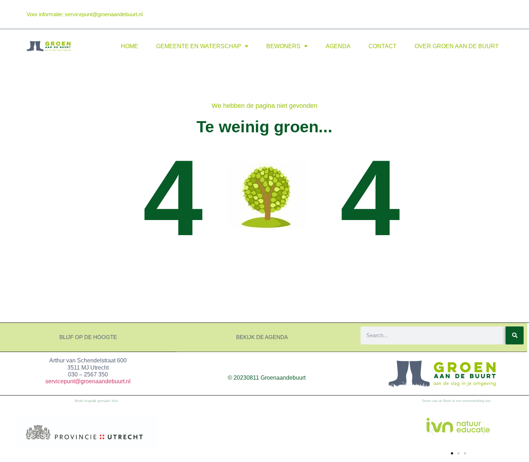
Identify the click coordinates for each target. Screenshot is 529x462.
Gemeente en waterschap (198, 46)
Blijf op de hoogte (88, 337)
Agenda (338, 46)
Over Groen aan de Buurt (457, 46)
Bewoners (283, 46)
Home (129, 46)
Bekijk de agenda (262, 337)
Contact (383, 46)
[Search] (515, 335)
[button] (432, 431)
